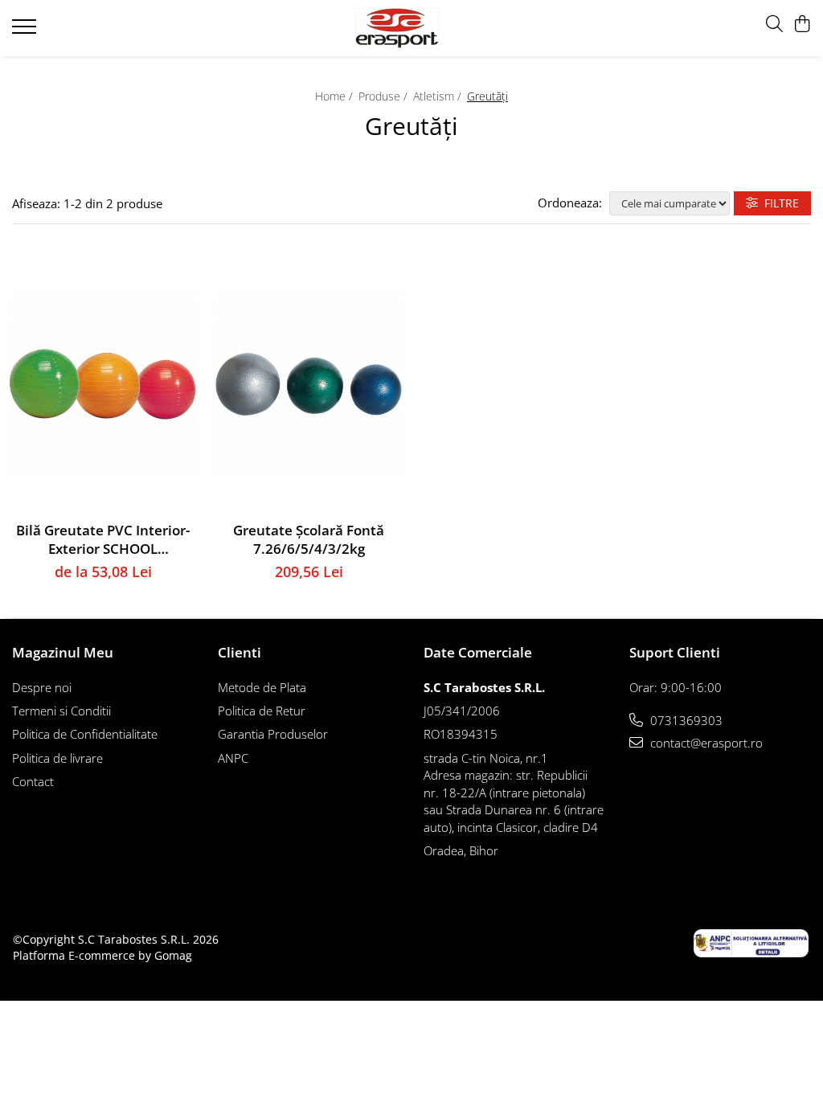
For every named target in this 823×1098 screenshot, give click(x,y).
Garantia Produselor (273, 734)
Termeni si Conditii (61, 711)
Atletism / (439, 96)
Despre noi (42, 687)
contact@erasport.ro (705, 743)
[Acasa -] (412, 28)
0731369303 (685, 720)
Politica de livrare (57, 758)
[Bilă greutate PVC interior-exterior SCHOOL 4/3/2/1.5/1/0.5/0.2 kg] (103, 384)
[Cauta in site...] (774, 24)
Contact (33, 781)
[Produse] (26, 31)
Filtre (778, 203)
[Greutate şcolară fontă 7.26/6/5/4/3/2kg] (308, 384)
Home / (335, 96)
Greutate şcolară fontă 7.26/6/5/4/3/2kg (308, 539)
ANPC (233, 758)
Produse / (384, 96)
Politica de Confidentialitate (85, 734)
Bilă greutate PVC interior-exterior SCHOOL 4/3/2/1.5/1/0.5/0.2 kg (103, 539)
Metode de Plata (262, 687)
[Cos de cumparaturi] (802, 24)
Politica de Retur (261, 711)
